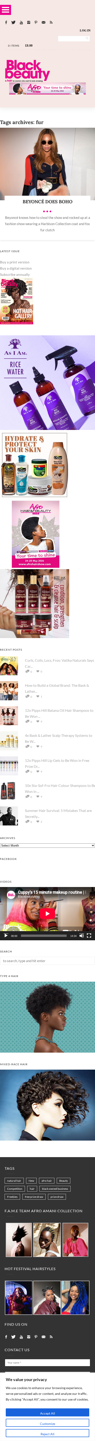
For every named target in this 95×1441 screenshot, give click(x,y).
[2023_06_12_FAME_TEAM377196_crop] (47, 1240)
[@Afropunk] (19, 1298)
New (31, 1180)
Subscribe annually (15, 274)
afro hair (47, 1180)
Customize (47, 1424)
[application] (47, 913)
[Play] (6, 935)
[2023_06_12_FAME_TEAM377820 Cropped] (75, 1240)
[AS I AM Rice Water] (47, 429)
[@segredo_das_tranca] (75, 1298)
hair (32, 1188)
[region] (47, 1407)
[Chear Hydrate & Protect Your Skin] (34, 498)
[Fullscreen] (89, 935)
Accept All (47, 1413)
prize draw (56, 1196)
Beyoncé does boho (47, 201)
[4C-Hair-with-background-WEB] (47, 1051)
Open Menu (5, 10)
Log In (85, 30)
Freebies (12, 1196)
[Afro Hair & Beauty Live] (47, 93)
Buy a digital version (16, 268)
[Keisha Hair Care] (34, 637)
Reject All (47, 1434)
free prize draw (34, 1196)
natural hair (14, 1180)
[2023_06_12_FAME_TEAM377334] (19, 1240)
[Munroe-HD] (47, 1139)
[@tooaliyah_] (47, 1298)
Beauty (63, 1180)
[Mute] (81, 935)
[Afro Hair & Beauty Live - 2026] (34, 567)
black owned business (55, 1188)
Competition (14, 1188)
